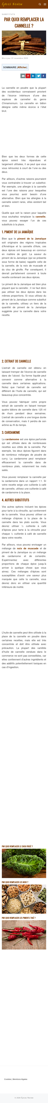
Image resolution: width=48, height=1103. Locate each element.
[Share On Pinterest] (28, 76)
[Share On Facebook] (43, 76)
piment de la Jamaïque (31, 238)
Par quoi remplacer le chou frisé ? (17, 846)
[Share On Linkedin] (33, 76)
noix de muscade (27, 548)
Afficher (22, 67)
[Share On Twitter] (38, 76)
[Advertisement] (24, 133)
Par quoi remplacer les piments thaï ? (19, 917)
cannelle (40, 216)
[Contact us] (22, 76)
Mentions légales (20, 1079)
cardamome (12, 439)
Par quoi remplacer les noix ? (15, 882)
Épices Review (27, 1098)
